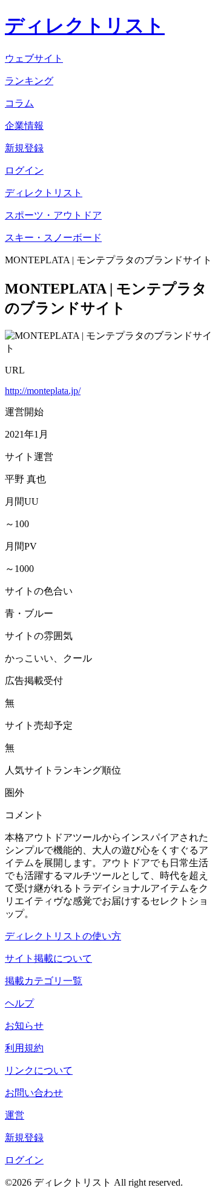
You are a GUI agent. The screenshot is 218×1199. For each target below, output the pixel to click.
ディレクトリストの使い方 (63, 936)
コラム (19, 103)
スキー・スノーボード (53, 237)
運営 (14, 1115)
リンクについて (39, 1070)
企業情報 (24, 125)
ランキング (29, 81)
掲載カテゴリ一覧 (43, 981)
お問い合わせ (34, 1093)
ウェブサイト (34, 58)
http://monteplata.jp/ (43, 391)
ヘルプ (19, 1003)
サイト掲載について (48, 958)
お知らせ (24, 1025)
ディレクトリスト (85, 25)
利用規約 (24, 1048)
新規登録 (24, 1137)
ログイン (24, 1160)
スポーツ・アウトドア (53, 215)
